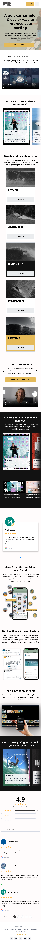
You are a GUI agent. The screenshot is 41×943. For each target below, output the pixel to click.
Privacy (20, 929)
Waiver (26, 929)
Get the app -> (21, 934)
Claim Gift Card (21, 932)
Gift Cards (33, 929)
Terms (6, 929)
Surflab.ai (13, 929)
